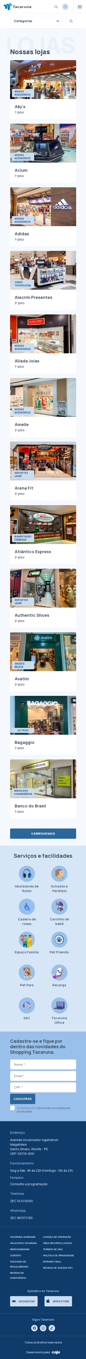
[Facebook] (34, 1328)
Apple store (61, 1301)
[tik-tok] (52, 1328)
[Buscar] (71, 21)
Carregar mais (43, 834)
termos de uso (46, 1108)
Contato (15, 1255)
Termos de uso (53, 1249)
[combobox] (36, 21)
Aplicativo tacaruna (23, 1243)
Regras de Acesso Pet (58, 1268)
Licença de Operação (57, 1237)
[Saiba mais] (65, 6)
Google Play (27, 1301)
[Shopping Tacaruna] (17, 7)
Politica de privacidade (58, 1255)
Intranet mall (52, 1261)
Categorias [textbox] (23, 21)
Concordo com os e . (43, 1109)
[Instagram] (43, 1328)
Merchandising (20, 1249)
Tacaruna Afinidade (23, 1237)
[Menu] (79, 7)
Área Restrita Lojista (57, 1243)
